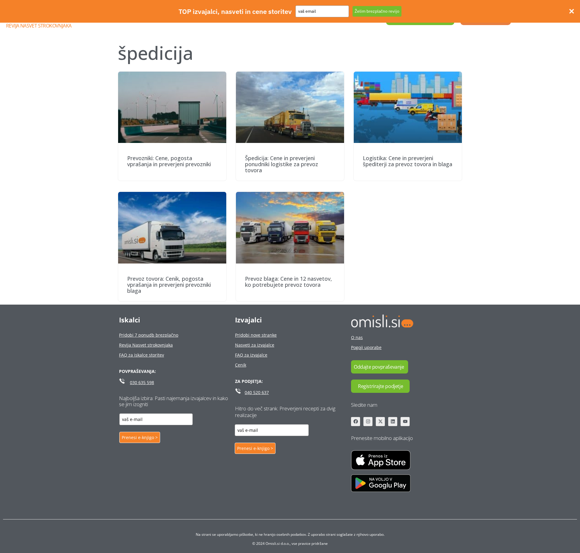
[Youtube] (405, 421)
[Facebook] (355, 421)
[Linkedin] (392, 421)
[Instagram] (367, 421)
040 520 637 (257, 392)
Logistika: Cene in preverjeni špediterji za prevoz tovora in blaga (407, 161)
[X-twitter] (380, 421)
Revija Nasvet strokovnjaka (38, 25)
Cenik (240, 365)
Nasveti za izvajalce (254, 345)
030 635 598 (142, 382)
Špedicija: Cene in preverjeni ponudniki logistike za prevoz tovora (281, 164)
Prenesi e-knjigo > (140, 437)
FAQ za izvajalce (251, 355)
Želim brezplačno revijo (377, 11)
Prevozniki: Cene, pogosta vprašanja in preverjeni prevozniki (169, 161)
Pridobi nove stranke (256, 335)
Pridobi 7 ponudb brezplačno (148, 335)
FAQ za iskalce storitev (141, 355)
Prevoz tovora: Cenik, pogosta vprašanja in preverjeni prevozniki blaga (169, 284)
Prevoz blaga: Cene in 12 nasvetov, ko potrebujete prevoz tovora (288, 281)
